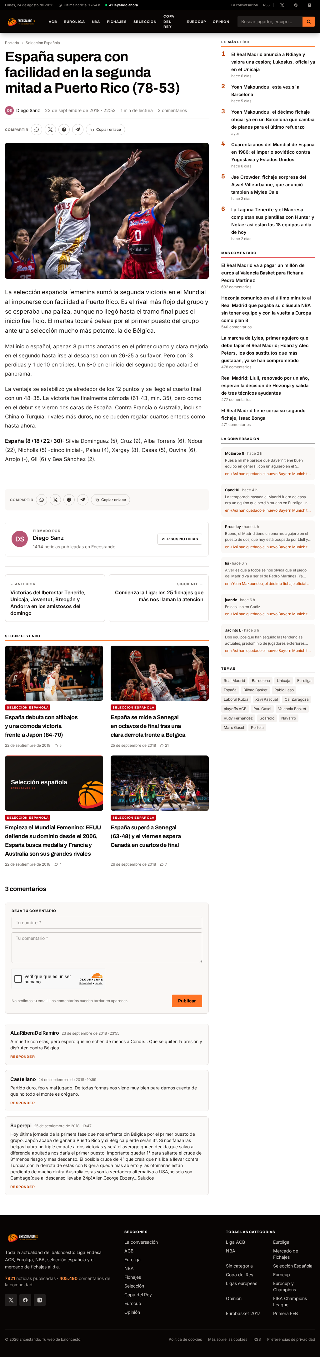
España (230, 690)
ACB (53, 21)
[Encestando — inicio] (21, 21)
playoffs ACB (235, 708)
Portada (12, 42)
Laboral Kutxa (236, 699)
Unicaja (283, 680)
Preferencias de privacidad (291, 1339)
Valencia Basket (292, 708)
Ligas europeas (241, 1283)
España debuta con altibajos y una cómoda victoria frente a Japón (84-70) (41, 726)
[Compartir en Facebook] (64, 129)
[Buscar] (308, 22)
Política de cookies (185, 1339)
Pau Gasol (262, 708)
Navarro (288, 718)
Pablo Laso (284, 690)
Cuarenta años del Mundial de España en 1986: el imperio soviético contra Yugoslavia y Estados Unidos (272, 152)
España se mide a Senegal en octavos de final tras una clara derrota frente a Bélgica (148, 726)
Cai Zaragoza (297, 699)
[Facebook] (25, 1300)
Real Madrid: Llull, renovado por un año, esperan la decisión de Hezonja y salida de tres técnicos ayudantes (265, 385)
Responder (22, 1056)
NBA (96, 21)
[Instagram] (40, 1300)
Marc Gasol (234, 727)
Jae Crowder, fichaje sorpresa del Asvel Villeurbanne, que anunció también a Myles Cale (268, 184)
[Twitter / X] (11, 1300)
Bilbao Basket (255, 690)
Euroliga (74, 21)
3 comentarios (172, 110)
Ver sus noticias (180, 539)
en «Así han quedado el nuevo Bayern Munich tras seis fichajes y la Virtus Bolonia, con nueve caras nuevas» (268, 473)
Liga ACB (235, 1242)
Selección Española (43, 42)
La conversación (244, 5)
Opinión (221, 21)
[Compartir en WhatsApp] (36, 129)
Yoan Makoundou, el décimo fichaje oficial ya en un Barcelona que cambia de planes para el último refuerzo (272, 119)
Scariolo (267, 718)
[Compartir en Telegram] (77, 129)
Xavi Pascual (266, 699)
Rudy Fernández (238, 718)
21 (167, 745)
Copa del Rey (168, 21)
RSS (266, 5)
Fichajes (117, 21)
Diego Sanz (23, 110)
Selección (145, 21)
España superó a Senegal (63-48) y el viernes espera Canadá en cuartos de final (146, 836)
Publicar (187, 1000)
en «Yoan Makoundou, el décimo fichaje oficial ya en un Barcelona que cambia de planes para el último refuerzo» (268, 583)
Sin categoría (239, 1265)
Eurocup (196, 21)
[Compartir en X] (50, 129)
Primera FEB (285, 1313)
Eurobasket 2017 (243, 1313)
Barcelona (261, 680)
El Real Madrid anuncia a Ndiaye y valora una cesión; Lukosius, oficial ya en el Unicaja (273, 62)
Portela (257, 727)
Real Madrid (234, 680)
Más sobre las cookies (227, 1339)
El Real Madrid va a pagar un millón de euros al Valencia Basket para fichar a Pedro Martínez (263, 273)
